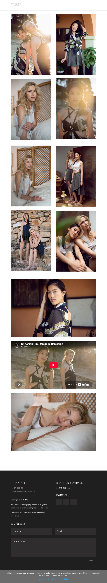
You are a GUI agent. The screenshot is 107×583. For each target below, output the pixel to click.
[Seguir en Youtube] (66, 502)
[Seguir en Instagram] (59, 502)
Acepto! (42, 579)
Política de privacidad (59, 579)
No (48, 579)
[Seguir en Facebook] (73, 502)
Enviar (90, 561)
